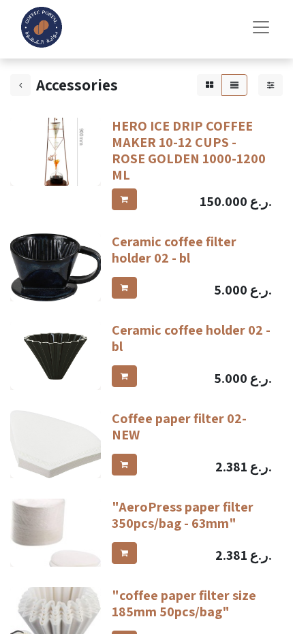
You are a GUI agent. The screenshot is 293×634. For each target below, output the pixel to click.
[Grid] (209, 85)
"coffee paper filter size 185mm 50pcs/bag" (184, 603)
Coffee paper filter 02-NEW (179, 427)
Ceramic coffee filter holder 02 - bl (174, 250)
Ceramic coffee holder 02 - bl (191, 338)
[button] (124, 199)
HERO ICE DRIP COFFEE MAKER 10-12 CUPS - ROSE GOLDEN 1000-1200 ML (189, 150)
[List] (234, 85)
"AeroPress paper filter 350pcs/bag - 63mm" (182, 515)
